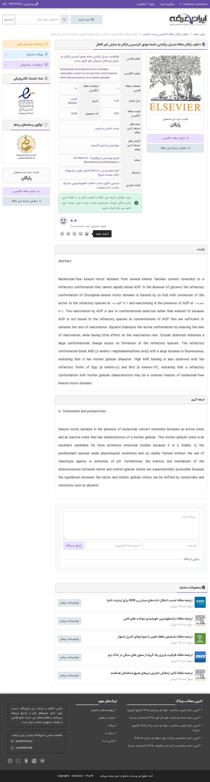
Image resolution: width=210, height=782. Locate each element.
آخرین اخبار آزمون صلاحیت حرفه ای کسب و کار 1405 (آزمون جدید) (166, 728)
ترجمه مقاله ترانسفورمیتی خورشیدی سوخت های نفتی (158, 618)
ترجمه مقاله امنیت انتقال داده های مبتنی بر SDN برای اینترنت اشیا (150, 600)
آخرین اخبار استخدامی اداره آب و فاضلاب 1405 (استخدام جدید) (164, 746)
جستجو (8, 19)
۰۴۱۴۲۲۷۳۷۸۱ (24, 741)
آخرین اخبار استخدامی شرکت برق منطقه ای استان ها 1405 (167, 738)
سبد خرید (84, 19)
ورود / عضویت (145, 4)
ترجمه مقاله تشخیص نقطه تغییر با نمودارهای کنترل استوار (155, 637)
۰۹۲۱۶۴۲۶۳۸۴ (24, 748)
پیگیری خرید (167, 4)
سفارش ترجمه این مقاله (174, 148)
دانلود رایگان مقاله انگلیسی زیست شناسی (166, 34)
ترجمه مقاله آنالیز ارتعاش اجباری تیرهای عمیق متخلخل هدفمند (151, 673)
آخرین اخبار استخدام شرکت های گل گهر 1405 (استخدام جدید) (164, 718)
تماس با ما (108, 741)
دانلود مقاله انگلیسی (174, 138)
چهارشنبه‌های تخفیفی (102, 710)
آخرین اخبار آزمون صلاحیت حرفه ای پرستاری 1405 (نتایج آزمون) (164, 710)
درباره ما (109, 733)
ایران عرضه (199, 34)
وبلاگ (111, 726)
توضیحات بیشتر (69, 603)
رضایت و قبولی (106, 718)
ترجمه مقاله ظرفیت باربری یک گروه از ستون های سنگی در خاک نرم (150, 655)
